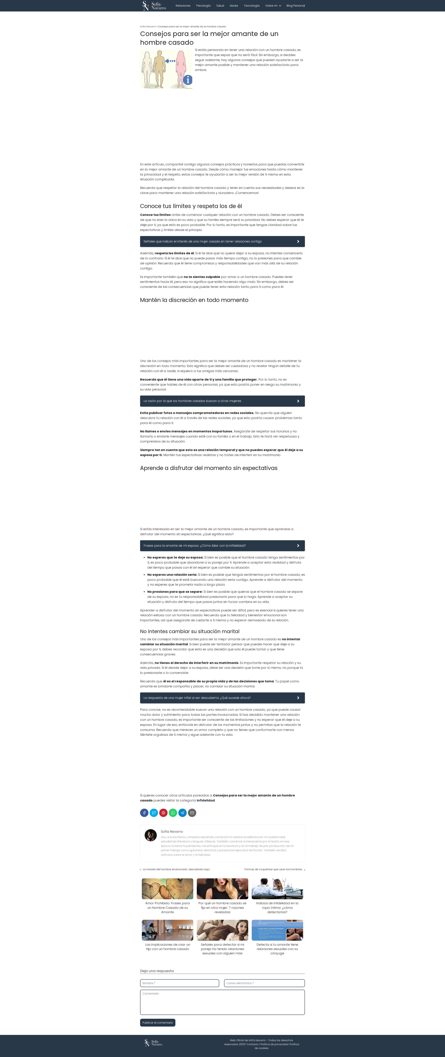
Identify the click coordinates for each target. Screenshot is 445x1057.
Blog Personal (296, 6)
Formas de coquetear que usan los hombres (273, 869)
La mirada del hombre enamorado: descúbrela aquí (176, 869)
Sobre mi (271, 6)
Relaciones (183, 6)
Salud (220, 6)
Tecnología (252, 6)
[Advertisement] (222, 132)
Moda (234, 6)
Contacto (253, 1044)
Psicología (203, 6)
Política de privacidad (274, 1044)
